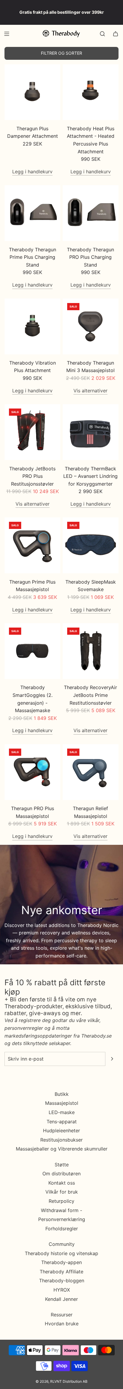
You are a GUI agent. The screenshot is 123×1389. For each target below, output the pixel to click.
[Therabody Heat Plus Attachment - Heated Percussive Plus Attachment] (91, 92)
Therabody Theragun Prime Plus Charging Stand (32, 257)
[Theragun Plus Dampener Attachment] (32, 92)
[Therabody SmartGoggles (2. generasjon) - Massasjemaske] (32, 651)
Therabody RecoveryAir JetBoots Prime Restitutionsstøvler (90, 695)
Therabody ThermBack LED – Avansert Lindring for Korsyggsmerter (90, 476)
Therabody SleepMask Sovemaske (90, 586)
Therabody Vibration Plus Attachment (32, 367)
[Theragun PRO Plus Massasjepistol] (32, 772)
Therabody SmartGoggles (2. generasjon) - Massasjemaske (33, 698)
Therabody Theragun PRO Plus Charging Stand (90, 257)
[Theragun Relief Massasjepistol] (91, 772)
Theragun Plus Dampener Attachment (32, 132)
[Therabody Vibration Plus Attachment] (32, 326)
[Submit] (112, 1058)
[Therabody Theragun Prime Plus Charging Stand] (32, 213)
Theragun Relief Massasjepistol (90, 812)
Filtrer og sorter (61, 53)
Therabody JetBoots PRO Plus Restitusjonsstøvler (32, 476)
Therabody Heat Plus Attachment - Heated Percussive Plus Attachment (90, 140)
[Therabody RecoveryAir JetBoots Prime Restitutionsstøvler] (91, 651)
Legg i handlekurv (32, 172)
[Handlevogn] (115, 33)
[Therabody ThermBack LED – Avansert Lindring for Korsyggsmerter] (91, 432)
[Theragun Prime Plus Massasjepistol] (32, 545)
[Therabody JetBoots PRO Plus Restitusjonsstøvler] (32, 432)
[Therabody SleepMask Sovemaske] (91, 545)
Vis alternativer (90, 391)
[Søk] (102, 33)
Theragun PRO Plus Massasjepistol (32, 812)
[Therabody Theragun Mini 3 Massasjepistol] (91, 326)
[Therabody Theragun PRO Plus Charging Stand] (91, 213)
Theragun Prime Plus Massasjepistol (32, 586)
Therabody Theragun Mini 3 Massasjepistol (90, 367)
